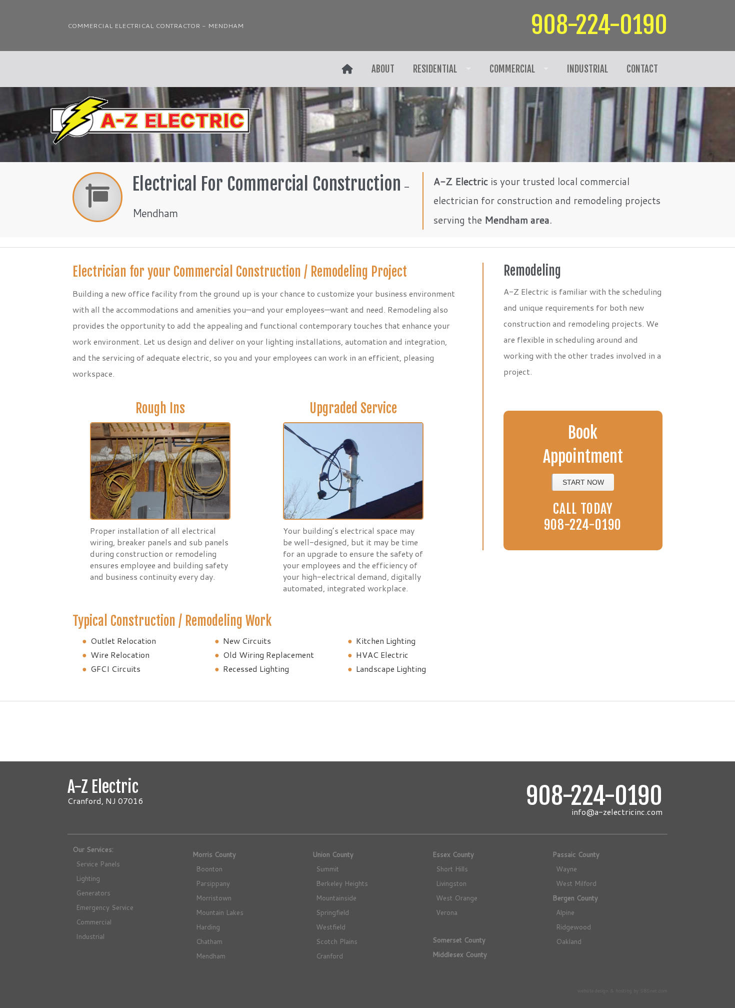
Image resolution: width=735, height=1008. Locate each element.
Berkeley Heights (342, 883)
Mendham (211, 955)
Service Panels (98, 863)
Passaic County (576, 854)
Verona (447, 912)
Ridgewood (573, 926)
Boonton (209, 868)
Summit (327, 868)
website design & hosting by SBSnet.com (623, 990)
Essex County (453, 854)
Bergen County (575, 897)
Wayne (566, 868)
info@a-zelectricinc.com (617, 811)
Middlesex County (459, 954)
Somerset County (459, 939)
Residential (435, 69)
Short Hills (452, 868)
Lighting (88, 878)
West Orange (457, 897)
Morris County (214, 854)
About (383, 69)
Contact (642, 69)
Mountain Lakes (220, 912)
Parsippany (213, 883)
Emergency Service (105, 907)
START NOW (583, 482)
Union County (333, 854)
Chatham (209, 941)
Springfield (332, 912)
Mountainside (336, 897)
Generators (93, 892)
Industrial (587, 69)
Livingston (451, 883)
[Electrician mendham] (347, 69)
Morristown (214, 897)
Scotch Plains (337, 941)
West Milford (576, 883)
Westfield (331, 926)
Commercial (512, 69)
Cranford (329, 955)
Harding (208, 926)
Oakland (569, 941)
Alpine (565, 912)
